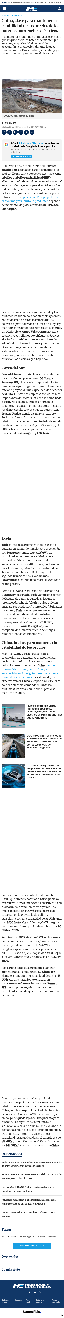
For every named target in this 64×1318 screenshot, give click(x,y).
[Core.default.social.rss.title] (40, 1292)
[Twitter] (9, 132)
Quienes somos (5, 1301)
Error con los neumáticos (23, 3)
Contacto (18, 1300)
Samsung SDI (27, 1236)
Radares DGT (42, 3)
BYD (4, 1236)
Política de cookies (40, 1301)
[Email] (32, 132)
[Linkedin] (15, 132)
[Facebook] (4, 132)
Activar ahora (20, 156)
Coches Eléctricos (12, 16)
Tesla (13, 1236)
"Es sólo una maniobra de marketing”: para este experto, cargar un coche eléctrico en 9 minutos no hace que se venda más (44, 711)
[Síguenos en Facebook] (24, 1292)
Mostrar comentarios (32, 1246)
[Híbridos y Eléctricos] (32, 1286)
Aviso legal (28, 1301)
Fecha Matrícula (56, 1301)
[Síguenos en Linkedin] (34, 1292)
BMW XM (55, 3)
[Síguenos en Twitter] (29, 1292)
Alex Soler (9, 123)
